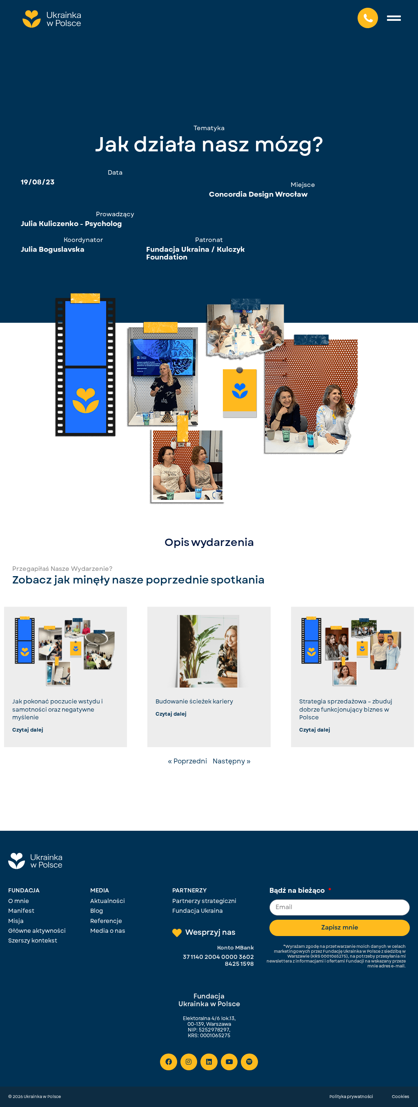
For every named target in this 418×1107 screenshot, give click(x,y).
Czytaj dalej (27, 730)
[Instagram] (189, 1062)
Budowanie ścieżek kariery (194, 701)
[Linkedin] (209, 1062)
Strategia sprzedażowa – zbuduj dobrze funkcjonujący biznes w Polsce (345, 709)
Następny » (232, 761)
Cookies (400, 1097)
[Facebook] (168, 1062)
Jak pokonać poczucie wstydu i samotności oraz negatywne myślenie (57, 709)
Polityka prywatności (351, 1097)
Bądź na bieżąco (298, 891)
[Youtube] (229, 1062)
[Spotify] (249, 1062)
